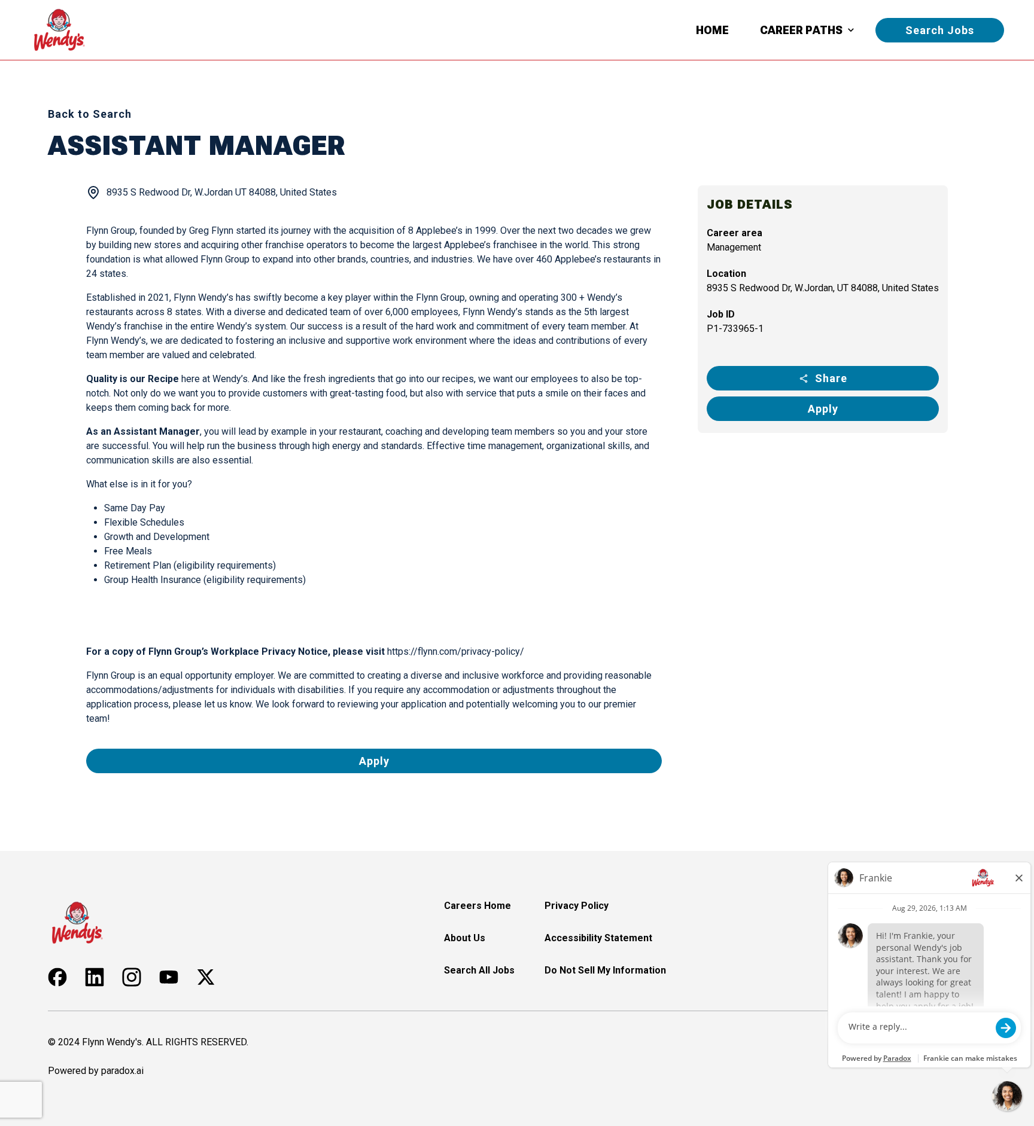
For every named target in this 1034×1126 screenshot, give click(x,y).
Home (712, 30)
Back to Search (90, 114)
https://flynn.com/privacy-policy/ (455, 651)
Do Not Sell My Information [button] (605, 970)
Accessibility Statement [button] (598, 938)
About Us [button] (464, 938)
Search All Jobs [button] (479, 970)
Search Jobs (939, 30)
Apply (823, 408)
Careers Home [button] (477, 905)
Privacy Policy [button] (577, 905)
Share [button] (831, 378)
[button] (57, 977)
